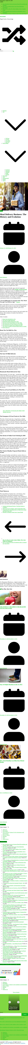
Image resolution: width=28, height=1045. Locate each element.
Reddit (6, 173)
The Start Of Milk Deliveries (9, 320)
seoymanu (3, 16)
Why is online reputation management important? (13, 921)
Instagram (7, 171)
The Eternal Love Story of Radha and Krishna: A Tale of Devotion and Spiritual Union (15, 874)
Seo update (7, 140)
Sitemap (5, 836)
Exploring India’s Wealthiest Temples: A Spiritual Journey (15, 880)
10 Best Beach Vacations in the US (10, 869)
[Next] (18, 1002)
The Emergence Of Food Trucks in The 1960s (13, 324)
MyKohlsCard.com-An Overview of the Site (12, 888)
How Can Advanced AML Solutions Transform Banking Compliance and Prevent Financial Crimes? (15, 857)
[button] (15, 137)
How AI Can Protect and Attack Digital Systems (13, 890)
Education (5, 175)
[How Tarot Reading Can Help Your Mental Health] (14, 752)
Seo (3, 111)
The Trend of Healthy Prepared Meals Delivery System (14, 326)
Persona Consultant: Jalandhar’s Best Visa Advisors (14, 958)
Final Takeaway (6, 327)
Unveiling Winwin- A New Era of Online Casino (13, 902)
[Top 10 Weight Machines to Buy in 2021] (14, 676)
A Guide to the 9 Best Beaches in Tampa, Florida (13, 871)
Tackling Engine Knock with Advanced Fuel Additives (14, 926)
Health (4, 179)
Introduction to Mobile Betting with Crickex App (13, 941)
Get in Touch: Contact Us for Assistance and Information (15, 984)
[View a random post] (14, 48)
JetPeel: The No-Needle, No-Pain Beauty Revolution (14, 885)
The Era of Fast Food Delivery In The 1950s (12, 322)
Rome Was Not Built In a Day (9, 319)
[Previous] (10, 1002)
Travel (4, 180)
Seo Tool (7, 142)
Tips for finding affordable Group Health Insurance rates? (15, 892)
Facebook (7, 169)
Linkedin (7, 172)
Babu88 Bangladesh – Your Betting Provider (12, 943)
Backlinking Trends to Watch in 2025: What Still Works (15, 13)
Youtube (7, 174)
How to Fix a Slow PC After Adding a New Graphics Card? (13, 1024)
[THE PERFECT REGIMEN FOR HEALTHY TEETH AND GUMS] (14, 598)
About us (5, 829)
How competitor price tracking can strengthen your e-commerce (13, 1027)
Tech (4, 177)
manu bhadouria (3, 277)
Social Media (5, 143)
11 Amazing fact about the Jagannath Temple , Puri (14, 883)
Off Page (7, 138)
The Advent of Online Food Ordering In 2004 (12, 325)
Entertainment (6, 178)
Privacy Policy (6, 835)
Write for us (5, 839)
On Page (7, 139)
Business (5, 110)
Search (1, 1012)
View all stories (16, 992)
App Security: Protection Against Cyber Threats (13, 914)
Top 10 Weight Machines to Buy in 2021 (11, 684)
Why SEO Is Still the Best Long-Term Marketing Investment (13, 1021)
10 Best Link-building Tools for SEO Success (12, 909)
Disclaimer (5, 831)
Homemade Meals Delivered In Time (11, 321)
